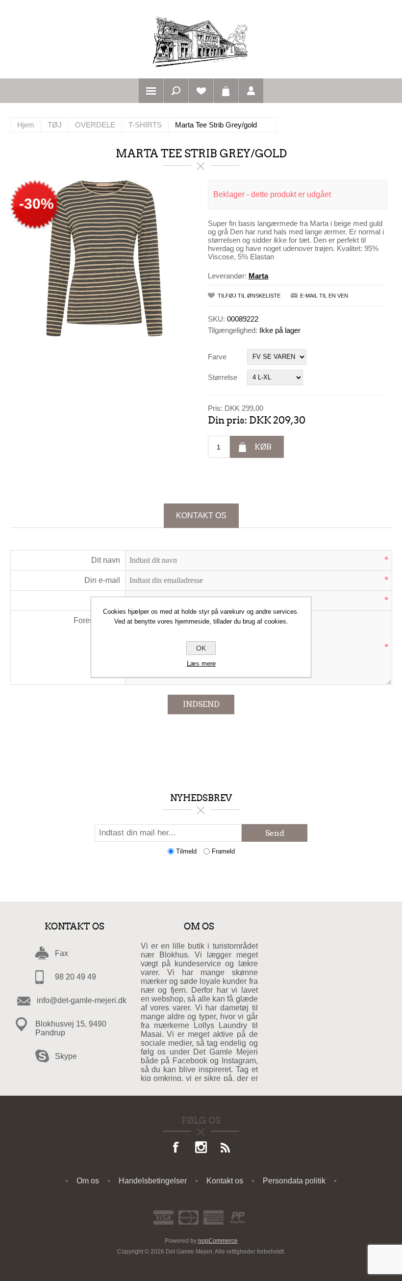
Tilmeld (186, 851)
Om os (87, 1181)
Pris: (215, 407)
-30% (36, 204)
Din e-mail (102, 580)
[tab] (201, 515)
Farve (217, 356)
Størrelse (222, 377)
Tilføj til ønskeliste (249, 296)
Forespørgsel (97, 620)
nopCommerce (218, 1240)
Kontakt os (201, 515)
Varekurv (226, 90)
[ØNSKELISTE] (201, 90)
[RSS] (225, 1148)
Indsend (201, 704)
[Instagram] (201, 1148)
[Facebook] (176, 1148)
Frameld (223, 851)
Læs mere (201, 663)
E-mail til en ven (324, 296)
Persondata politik (294, 1181)
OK (201, 648)
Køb (263, 447)
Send (274, 833)
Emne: (109, 600)
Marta (258, 276)
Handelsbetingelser (153, 1181)
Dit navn (105, 560)
